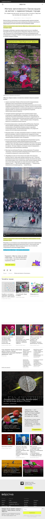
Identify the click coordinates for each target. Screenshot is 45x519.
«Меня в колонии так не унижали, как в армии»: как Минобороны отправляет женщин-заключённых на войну (36, 340)
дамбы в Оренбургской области (11, 244)
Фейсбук (26, 506)
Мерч (10, 506)
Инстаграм (26, 500)
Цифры (23, 297)
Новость (23, 18)
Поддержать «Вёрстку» (14, 504)
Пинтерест (36, 500)
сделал (29, 151)
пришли (20, 33)
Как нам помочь (10, 264)
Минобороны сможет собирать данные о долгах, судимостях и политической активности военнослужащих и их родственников (38, 353)
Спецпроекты (6, 403)
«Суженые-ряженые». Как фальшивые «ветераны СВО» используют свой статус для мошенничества (7, 340)
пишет (22, 119)
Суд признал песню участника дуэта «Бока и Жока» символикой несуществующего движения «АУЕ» (12, 352)
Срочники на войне (7, 446)
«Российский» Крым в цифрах (21, 295)
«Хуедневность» (34, 294)
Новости (3, 500)
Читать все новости (6, 367)
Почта (25, 509)
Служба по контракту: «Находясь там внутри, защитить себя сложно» (8, 295)
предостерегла (7, 23)
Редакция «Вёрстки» (17, 18)
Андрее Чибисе (21, 247)
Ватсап (35, 504)
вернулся (34, 135)
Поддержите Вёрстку (6, 1)
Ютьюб (35, 502)
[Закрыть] (44, 1)
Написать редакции (13, 502)
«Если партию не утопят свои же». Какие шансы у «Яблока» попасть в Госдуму (11, 427)
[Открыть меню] (42, 4)
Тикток (35, 506)
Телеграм (26, 502)
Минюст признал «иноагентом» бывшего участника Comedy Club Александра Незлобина (27, 352)
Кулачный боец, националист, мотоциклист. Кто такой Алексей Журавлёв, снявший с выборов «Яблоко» (22, 340)
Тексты (9, 298)
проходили (28, 34)
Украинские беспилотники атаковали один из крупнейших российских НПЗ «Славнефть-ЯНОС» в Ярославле (27, 363)
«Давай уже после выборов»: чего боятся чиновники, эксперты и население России (11, 471)
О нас (10, 500)
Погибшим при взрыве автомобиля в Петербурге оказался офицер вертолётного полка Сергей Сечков (38, 362)
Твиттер (25, 504)
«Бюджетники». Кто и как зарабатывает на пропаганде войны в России (20, 400)
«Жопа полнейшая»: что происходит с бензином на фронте (31, 471)
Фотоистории (5, 506)
